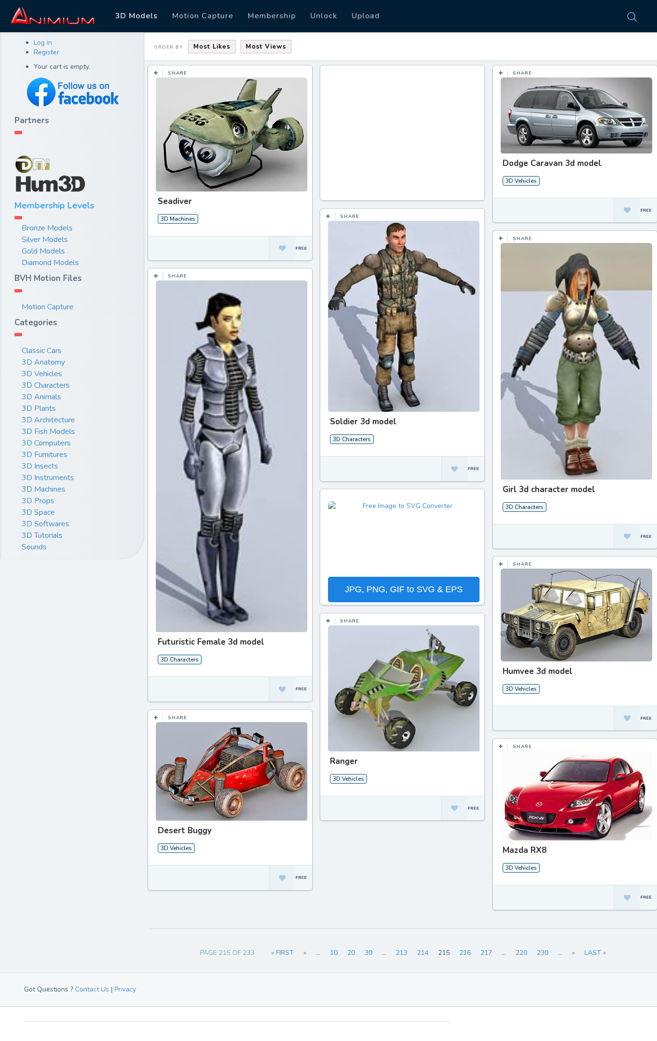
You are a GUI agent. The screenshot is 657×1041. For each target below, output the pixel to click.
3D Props (38, 500)
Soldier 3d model (363, 421)
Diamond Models (50, 262)
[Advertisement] (404, 137)
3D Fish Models (48, 431)
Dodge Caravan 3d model (552, 163)
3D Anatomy (43, 362)
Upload (366, 16)
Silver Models (45, 239)
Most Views (266, 46)
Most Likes (211, 46)
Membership (272, 16)
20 (351, 952)
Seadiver (175, 201)
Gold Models (43, 251)
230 (542, 952)
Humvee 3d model (537, 671)
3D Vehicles (42, 373)
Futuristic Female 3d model (211, 641)
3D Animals (41, 397)
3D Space (38, 512)
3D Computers (46, 443)
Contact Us (92, 989)
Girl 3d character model (549, 489)
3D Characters (46, 385)
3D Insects (40, 466)
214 (423, 952)
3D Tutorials (42, 535)
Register (46, 52)
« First (282, 952)
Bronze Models (47, 228)
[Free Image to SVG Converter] (404, 537)
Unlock (323, 16)
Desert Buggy (185, 830)
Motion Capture (202, 16)
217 (486, 952)
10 (334, 952)
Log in (43, 42)
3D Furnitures (44, 454)
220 (521, 952)
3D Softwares (45, 524)
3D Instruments (48, 477)
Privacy (125, 989)
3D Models (136, 16)
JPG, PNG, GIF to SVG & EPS (404, 589)
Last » (595, 952)
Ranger (344, 761)
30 (368, 952)
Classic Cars (42, 350)
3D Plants (39, 408)
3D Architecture (48, 420)
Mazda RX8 (524, 850)
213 (401, 952)
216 (465, 952)
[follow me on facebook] (72, 92)
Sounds (34, 547)
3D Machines (43, 489)
